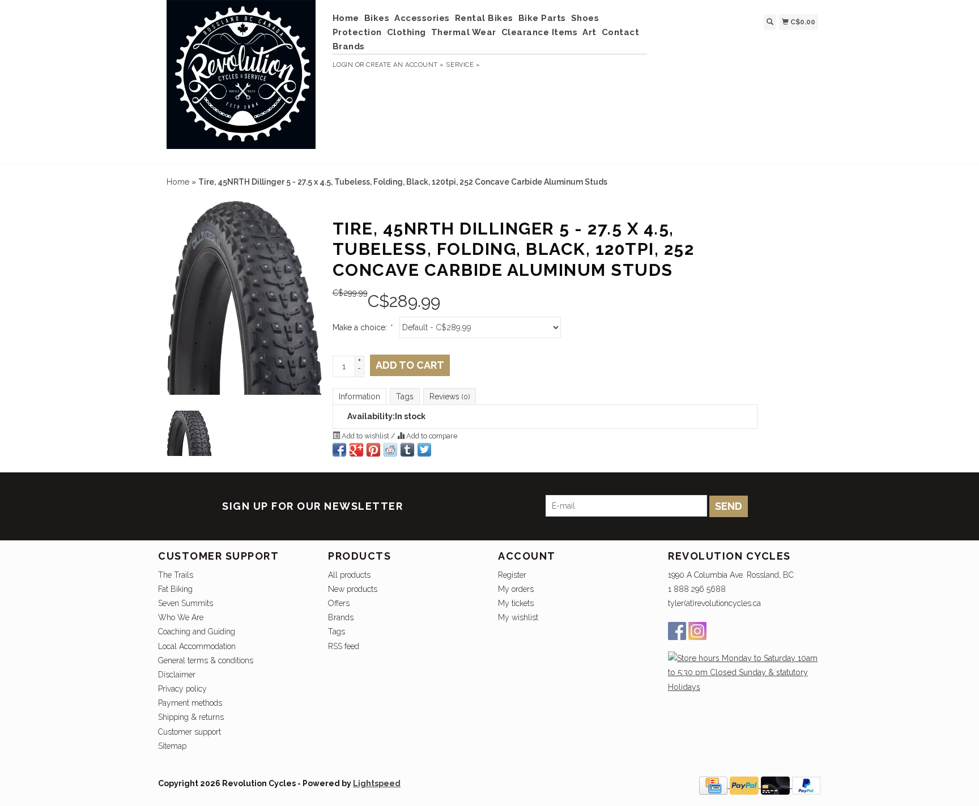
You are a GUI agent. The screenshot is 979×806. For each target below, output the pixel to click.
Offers (339, 603)
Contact (621, 32)
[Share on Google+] (356, 450)
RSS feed (343, 646)
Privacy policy (182, 688)
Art (589, 32)
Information (359, 396)
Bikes (377, 18)
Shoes (585, 18)
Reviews (449, 396)
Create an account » (405, 65)
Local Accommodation (197, 646)
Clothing (406, 32)
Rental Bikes (484, 18)
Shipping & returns (191, 717)
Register (512, 574)
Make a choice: (362, 327)
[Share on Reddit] (390, 450)
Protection (357, 32)
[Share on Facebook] (339, 450)
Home (346, 18)
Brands (349, 46)
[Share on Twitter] (424, 450)
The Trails (175, 574)
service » (463, 65)
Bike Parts (542, 18)
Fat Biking (175, 589)
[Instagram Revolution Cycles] (697, 631)
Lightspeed (377, 783)
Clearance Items (539, 32)
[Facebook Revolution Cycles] (677, 631)
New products (352, 589)
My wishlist (518, 617)
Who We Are (180, 617)
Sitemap (172, 745)
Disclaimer (176, 674)
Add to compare (431, 436)
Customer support (189, 731)
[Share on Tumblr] (407, 450)
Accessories (422, 18)
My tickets (516, 603)
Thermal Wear (463, 32)
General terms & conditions (205, 660)
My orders (516, 589)
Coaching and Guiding (196, 631)
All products (349, 574)
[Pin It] (373, 450)
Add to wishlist (365, 436)
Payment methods (190, 702)
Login (343, 65)
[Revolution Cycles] (241, 80)
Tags (405, 396)
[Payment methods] (714, 785)
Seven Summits (185, 603)
